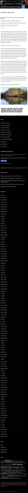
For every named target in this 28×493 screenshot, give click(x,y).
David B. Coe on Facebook (6, 132)
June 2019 (3, 359)
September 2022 (4, 288)
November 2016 (4, 389)
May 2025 (3, 220)
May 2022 (3, 298)
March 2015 (3, 427)
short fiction (21, 473)
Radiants (17, 473)
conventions (2, 464)
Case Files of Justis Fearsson (15, 462)
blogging (3, 108)
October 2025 (3, 209)
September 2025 (4, 211)
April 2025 (3, 223)
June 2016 (3, 401)
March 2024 (3, 249)
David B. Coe (13, 17)
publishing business (11, 473)
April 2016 (3, 406)
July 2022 (3, 293)
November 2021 (4, 312)
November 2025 (4, 206)
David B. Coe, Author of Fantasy (11, 7)
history (2, 469)
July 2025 (3, 216)
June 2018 (3, 373)
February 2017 (4, 382)
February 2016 (4, 410)
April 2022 (3, 300)
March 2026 (3, 197)
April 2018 (3, 375)
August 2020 (3, 340)
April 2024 (3, 246)
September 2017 (4, 380)
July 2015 (3, 422)
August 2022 (3, 291)
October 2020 (3, 335)
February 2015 (4, 429)
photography (4, 111)
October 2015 (3, 417)
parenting (20, 110)
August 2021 (3, 317)
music (21, 470)
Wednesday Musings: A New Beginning (8, 186)
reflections (11, 111)
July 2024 (3, 239)
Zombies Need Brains (17, 478)
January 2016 (3, 413)
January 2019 (3, 363)
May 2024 (3, 244)
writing (10, 476)
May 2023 (3, 270)
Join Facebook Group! (5, 123)
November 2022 (4, 284)
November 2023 (4, 256)
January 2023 (3, 279)
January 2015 (3, 431)
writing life (4, 478)
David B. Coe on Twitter (5, 130)
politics (16, 472)
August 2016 (3, 396)
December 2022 (4, 281)
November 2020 (4, 333)
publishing (4, 473)
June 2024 (3, 242)
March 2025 (3, 225)
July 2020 (3, 342)
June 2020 (3, 345)
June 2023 (3, 267)
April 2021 (3, 321)
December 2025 (4, 204)
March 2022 (3, 302)
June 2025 (3, 218)
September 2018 (4, 368)
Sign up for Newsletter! (5, 125)
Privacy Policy (3, 146)
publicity (20, 472)
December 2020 (4, 331)
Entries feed (3, 447)
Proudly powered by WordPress (11, 491)
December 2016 (4, 387)
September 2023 (4, 260)
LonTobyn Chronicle (21, 469)
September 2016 (4, 394)
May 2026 (3, 195)
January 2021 (3, 328)
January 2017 (3, 385)
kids (17, 469)
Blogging (3, 17)
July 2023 (3, 265)
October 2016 (3, 392)
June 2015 (3, 424)
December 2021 (4, 310)
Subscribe (4, 160)
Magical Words (4, 141)
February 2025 (4, 227)
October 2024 (3, 232)
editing (13, 467)
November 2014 (4, 436)
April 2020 (3, 349)
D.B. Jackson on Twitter (5, 137)
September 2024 (4, 234)
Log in (2, 445)
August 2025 (3, 213)
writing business (23, 475)
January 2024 (3, 253)
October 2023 (3, 258)
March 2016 (3, 408)
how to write (7, 469)
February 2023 (4, 277)
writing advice (17, 476)
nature (14, 110)
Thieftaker (3, 475)
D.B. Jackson (7, 17)
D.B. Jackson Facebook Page (6, 139)
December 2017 (4, 377)
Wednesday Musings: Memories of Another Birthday (11, 176)
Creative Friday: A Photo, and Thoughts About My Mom (13, 23)
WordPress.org (4, 452)
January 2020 (3, 356)
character (24, 462)
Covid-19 (6, 464)
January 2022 (3, 307)
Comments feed (4, 449)
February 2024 (4, 251)
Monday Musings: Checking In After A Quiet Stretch (11, 178)
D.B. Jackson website (5, 127)
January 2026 (3, 202)
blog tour (13, 461)
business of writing (5, 462)
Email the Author (4, 144)
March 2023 (3, 274)
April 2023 (3, 272)
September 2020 (4, 338)
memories (9, 110)
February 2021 (4, 326)
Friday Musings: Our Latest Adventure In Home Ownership (12, 184)
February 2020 (4, 354)
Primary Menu (26, 6)
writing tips (11, 478)
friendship (4, 110)
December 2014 (4, 434)
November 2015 (4, 415)
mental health (17, 470)
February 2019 (4, 361)
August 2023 (3, 263)
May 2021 (3, 319)
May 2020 (3, 347)
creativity (10, 464)
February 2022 (4, 305)
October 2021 (3, 314)
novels (2, 472)
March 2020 (3, 352)
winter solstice (19, 111)
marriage (8, 470)
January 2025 (3, 230)
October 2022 (3, 286)
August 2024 (3, 237)
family (21, 108)
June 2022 (3, 295)
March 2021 (3, 324)
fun (24, 467)
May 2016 (3, 403)
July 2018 (3, 370)
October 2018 (3, 366)
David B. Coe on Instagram (6, 134)
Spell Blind (25, 473)
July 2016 (3, 399)
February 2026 (4, 199)
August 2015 (3, 420)
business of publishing (19, 461)
